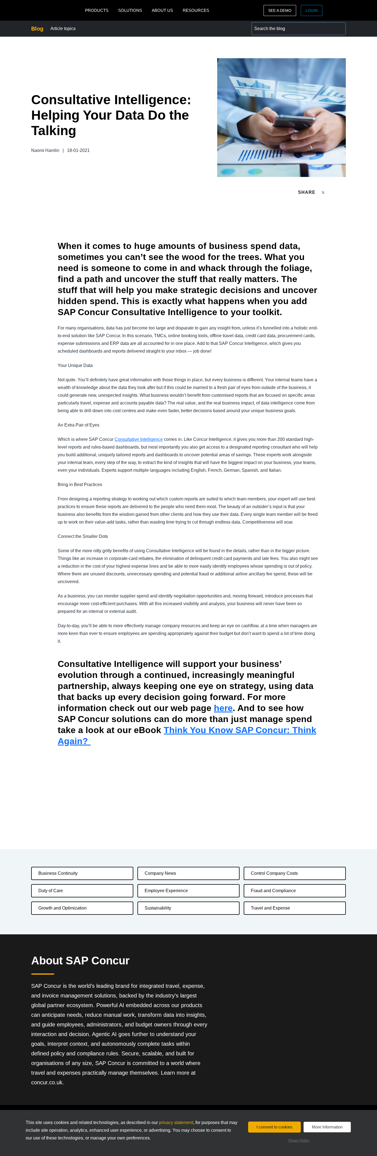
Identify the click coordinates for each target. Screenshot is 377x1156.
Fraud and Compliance (273, 890)
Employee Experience (166, 890)
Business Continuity (58, 873)
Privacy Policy (298, 1140)
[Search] (339, 29)
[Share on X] (323, 192)
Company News (160, 873)
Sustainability (158, 908)
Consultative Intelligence (139, 439)
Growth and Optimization (62, 908)
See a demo (279, 10)
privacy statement (176, 1122)
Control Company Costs (274, 873)
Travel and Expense (270, 908)
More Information (327, 1127)
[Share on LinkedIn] (343, 192)
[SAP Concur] (56, 10)
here (223, 708)
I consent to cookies (274, 1127)
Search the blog (266, 25)
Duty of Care (50, 890)
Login (312, 10)
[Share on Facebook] (334, 192)
